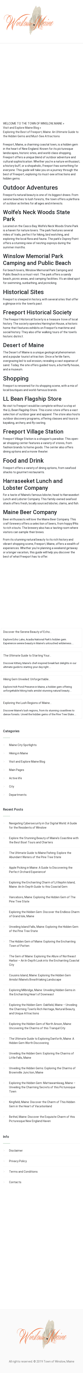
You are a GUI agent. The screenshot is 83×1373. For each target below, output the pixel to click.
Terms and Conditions (23, 1171)
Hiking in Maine (18, 753)
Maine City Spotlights (23, 745)
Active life (15, 778)
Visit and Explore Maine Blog (27, 761)
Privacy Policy (18, 1161)
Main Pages (16, 770)
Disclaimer (16, 1150)
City (11, 786)
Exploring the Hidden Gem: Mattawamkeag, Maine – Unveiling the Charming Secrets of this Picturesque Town (42, 1087)
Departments (18, 794)
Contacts (15, 1182)
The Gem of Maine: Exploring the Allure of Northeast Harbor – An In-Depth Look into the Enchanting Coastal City (44, 960)
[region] (41, 87)
